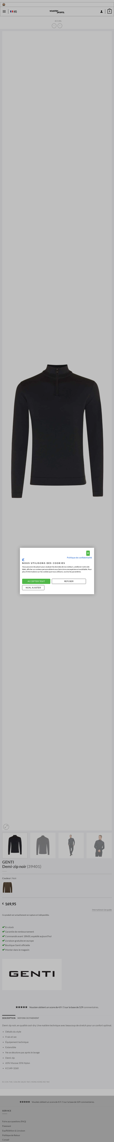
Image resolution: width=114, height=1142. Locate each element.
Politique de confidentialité (79, 557)
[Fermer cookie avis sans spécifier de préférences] (88, 553)
